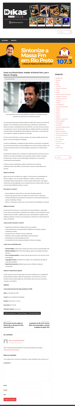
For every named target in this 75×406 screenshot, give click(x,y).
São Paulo (58, 137)
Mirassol (58, 108)
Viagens (58, 145)
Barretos (58, 80)
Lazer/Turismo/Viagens (62, 106)
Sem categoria (60, 139)
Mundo (58, 110)
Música (58, 112)
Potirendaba (59, 123)
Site (5, 394)
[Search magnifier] (70, 32)
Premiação (59, 125)
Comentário (7, 363)
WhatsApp (14, 40)
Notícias (58, 115)
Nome (5, 385)
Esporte (58, 92)
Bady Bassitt (59, 78)
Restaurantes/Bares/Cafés (63, 127)
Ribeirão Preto (60, 129)
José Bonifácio (60, 104)
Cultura (58, 90)
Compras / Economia (61, 88)
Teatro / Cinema (60, 143)
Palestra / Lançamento (10, 313)
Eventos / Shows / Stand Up (63, 94)
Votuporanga (59, 147)
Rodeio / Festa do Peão (62, 133)
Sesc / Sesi (59, 141)
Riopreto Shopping (22, 313)
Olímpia (58, 117)
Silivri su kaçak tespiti (15, 340)
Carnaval (58, 86)
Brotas (57, 84)
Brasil (57, 82)
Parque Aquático (60, 121)
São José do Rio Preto (34, 313)
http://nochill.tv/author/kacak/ (11, 349)
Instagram (5, 40)
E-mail (5, 390)
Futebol (58, 102)
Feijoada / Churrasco (61, 96)
